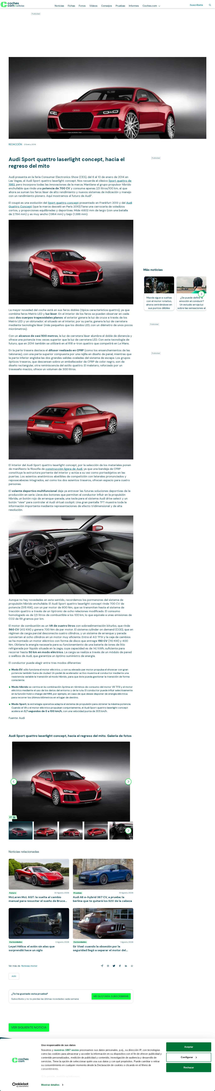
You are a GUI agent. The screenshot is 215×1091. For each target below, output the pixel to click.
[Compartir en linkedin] (125, 966)
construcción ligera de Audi (63, 469)
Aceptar (188, 1046)
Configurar (187, 1057)
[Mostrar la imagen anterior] (14, 781)
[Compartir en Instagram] (107, 966)
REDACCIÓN (15, 144)
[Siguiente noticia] (201, 294)
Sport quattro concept (63, 203)
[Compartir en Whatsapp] (131, 966)
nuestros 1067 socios (66, 1050)
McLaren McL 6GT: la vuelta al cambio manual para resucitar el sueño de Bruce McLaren (38, 862)
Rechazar (189, 1067)
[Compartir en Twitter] (113, 966)
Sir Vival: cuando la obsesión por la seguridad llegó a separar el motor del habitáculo (103, 911)
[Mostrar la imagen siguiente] (128, 781)
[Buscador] (210, 5)
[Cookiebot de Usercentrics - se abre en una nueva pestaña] (20, 1084)
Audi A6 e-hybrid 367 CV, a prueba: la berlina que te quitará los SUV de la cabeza (103, 862)
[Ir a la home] (12, 4)
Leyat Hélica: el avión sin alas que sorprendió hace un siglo (37, 911)
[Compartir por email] (101, 966)
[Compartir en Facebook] (119, 966)
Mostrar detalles (50, 1084)
